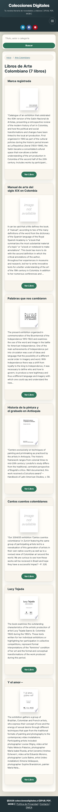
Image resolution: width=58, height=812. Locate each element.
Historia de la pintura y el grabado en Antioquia (24, 409)
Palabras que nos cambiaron (27, 298)
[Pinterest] (35, 27)
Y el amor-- (15, 682)
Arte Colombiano (22, 57)
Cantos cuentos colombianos (27, 501)
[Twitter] (22, 27)
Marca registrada (19, 81)
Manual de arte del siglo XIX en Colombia (22, 188)
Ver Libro (29, 174)
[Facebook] (29, 27)
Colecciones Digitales (29, 5)
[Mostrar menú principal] (52, 21)
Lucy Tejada (16, 589)
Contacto (44, 804)
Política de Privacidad (27, 804)
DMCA (29, 807)
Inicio (8, 57)
